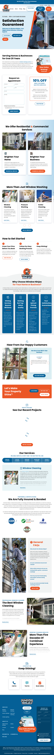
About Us (5, 721)
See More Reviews (39, 375)
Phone (5, 87)
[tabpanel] (9, 206)
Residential (5, 734)
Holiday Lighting (5, 717)
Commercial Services (38, 171)
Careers (45, 5)
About (16, 8)
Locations (31, 8)
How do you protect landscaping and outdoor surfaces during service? (38, 577)
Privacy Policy (24, 753)
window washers (25, 471)
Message (5, 94)
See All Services (27, 230)
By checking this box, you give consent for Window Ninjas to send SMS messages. (14, 108)
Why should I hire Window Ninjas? (38, 549)
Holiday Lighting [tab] (47, 460)
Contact (4, 727)
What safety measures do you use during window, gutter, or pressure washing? (39, 570)
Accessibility (30, 753)
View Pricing (39, 104)
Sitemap (35, 753)
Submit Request (14, 111)
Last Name (16, 84)
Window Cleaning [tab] (7, 460)
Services (11, 8)
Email (16, 87)
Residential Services (11, 171)
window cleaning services (25, 62)
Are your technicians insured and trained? (38, 563)
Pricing (20, 8)
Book (48, 9)
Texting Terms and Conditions (9, 105)
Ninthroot (48, 753)
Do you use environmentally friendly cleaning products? (39, 583)
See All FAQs (35, 588)
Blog (49, 5)
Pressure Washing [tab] (27, 460)
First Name (6, 84)
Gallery (11, 723)
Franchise (41, 5)
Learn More (6, 220)
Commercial (14, 734)
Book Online (24, 259)
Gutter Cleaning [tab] (17, 460)
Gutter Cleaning (5, 713)
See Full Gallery (27, 444)
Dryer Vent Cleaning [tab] (37, 460)
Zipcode (5, 91)
